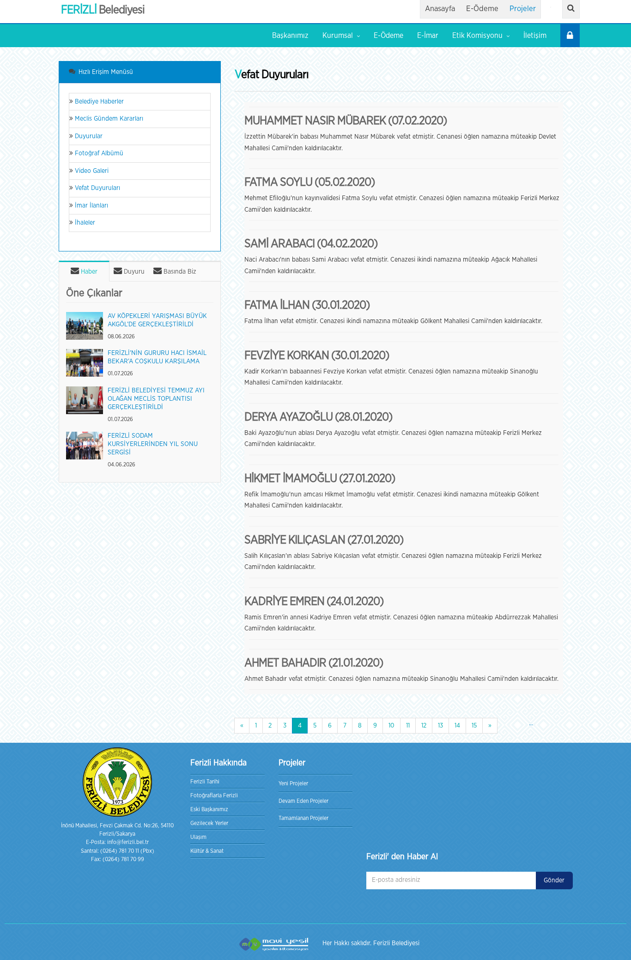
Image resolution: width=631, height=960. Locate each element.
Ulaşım (198, 837)
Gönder (554, 880)
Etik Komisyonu (477, 35)
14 (457, 725)
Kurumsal (337, 35)
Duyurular (88, 136)
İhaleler (84, 223)
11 (408, 725)
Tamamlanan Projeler (303, 818)
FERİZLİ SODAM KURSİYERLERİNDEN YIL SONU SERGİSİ (153, 444)
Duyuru (133, 272)
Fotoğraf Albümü (98, 153)
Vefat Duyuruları (96, 188)
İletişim (534, 35)
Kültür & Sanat (207, 851)
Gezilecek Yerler (209, 823)
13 (440, 725)
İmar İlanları (90, 205)
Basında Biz (179, 272)
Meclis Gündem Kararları (108, 119)
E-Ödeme (482, 8)
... (531, 723)
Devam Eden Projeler (303, 801)
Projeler (523, 8)
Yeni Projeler (293, 783)
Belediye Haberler (98, 101)
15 (474, 725)
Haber (88, 272)
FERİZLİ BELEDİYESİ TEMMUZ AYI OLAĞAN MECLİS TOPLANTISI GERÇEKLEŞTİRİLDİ (156, 398)
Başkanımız (290, 35)
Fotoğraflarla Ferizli (214, 795)
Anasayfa (440, 8)
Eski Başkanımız (209, 809)
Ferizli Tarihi (204, 781)
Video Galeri (91, 171)
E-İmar (427, 35)
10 (391, 725)
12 (423, 725)
